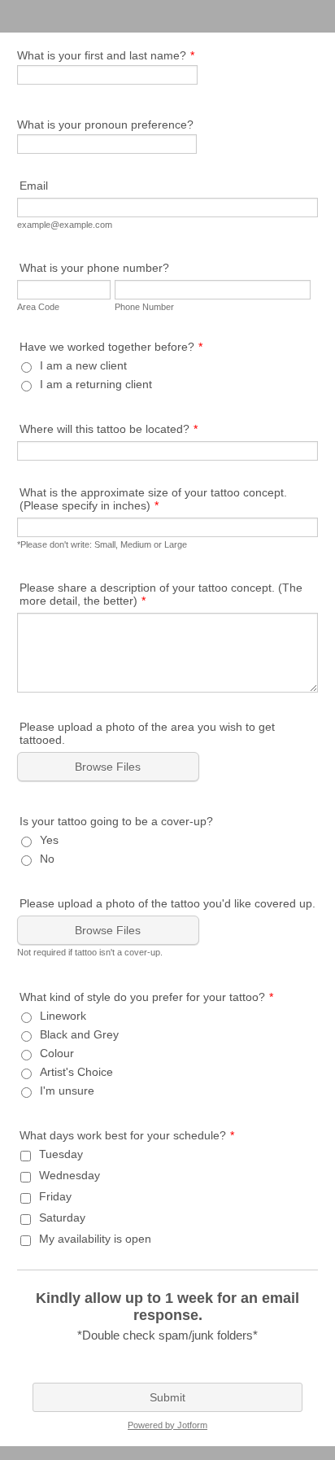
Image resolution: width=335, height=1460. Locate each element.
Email (34, 185)
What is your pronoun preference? (105, 124)
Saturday (62, 1217)
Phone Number (144, 307)
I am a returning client (96, 384)
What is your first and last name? (105, 55)
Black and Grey (79, 1034)
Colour (57, 1053)
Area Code (38, 307)
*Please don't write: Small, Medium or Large (102, 544)
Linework (63, 1015)
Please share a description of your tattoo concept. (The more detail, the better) (161, 594)
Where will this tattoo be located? (109, 428)
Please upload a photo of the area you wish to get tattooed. (147, 733)
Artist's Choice (76, 1071)
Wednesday (69, 1175)
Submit (167, 1397)
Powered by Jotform (167, 1425)
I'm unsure (67, 1090)
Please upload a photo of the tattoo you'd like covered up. (167, 903)
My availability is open (95, 1238)
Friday (55, 1196)
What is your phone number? (94, 267)
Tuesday (61, 1154)
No (47, 858)
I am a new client (83, 365)
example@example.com (64, 224)
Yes (49, 839)
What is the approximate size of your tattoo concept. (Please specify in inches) (153, 499)
